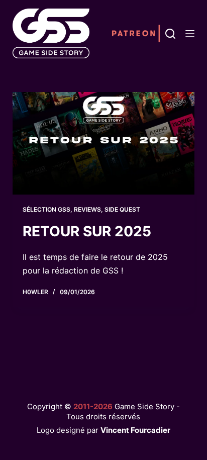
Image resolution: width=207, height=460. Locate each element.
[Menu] (189, 33)
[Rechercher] (170, 34)
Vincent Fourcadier (135, 430)
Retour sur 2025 (87, 231)
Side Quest (122, 209)
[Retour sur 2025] (104, 143)
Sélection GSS (46, 209)
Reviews (87, 209)
